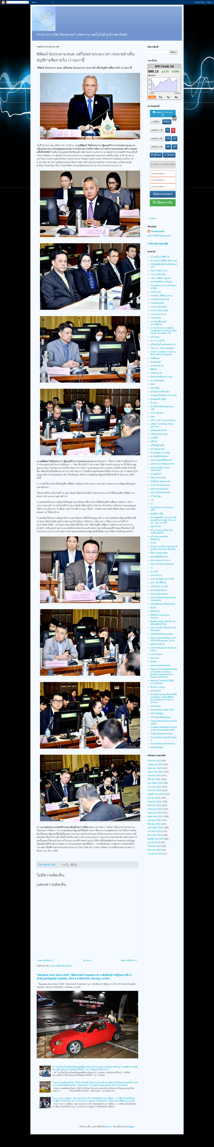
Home (153, 218)
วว (151, 503)
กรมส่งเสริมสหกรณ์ (159, 299)
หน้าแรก (87, 960)
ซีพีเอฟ (153, 369)
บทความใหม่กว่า (45, 960)
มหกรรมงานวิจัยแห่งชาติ (162, 464)
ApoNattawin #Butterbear (162, 604)
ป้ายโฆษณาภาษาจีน (160, 452)
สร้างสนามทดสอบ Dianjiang (159, 537)
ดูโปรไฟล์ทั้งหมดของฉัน (159, 235)
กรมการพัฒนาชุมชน (160, 278)
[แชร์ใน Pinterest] (75, 864)
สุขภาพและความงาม (160, 560)
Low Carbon (156, 654)
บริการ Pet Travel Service (162, 420)
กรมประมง (155, 292)
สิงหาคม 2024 (154, 850)
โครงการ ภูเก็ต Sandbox (162, 348)
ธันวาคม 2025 (155, 790)
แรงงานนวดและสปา (160, 485)
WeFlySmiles (156, 747)
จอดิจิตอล (155, 358)
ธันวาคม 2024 (155, 835)
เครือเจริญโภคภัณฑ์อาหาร (163, 344)
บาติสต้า (154, 437)
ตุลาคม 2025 (154, 798)
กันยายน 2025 (154, 801)
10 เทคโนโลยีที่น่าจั (159, 257)
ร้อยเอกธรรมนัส (158, 477)
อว (151, 567)
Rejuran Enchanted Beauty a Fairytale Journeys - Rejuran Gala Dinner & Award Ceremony (163, 673)
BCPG (153, 607)
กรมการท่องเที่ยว (158, 274)
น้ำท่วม (153, 402)
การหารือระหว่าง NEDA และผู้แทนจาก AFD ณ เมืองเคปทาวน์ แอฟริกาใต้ (163, 331)
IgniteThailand (157, 644)
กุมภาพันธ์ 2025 (155, 827)
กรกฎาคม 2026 (155, 764)
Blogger (130, 1126)
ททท (152, 384)
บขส (152, 416)
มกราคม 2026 (154, 786)
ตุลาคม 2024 (154, 842)
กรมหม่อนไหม (157, 303)
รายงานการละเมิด (158, 243)
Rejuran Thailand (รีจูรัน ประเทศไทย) (162, 681)
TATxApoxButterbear (160, 717)
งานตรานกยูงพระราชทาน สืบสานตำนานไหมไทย (163, 353)
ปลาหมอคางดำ (157, 449)
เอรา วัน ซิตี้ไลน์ (158, 582)
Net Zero (154, 658)
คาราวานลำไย (157, 340)
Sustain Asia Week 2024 (162, 709)
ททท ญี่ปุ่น (155, 388)
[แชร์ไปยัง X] (69, 864)
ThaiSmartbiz (158, 231)
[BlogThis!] (66, 864)
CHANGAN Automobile (161, 634)
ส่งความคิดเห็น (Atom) (61, 965)
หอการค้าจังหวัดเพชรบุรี (162, 564)
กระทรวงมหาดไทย (159, 310)
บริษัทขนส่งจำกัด (158, 430)
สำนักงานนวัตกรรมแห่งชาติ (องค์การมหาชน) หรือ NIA (163, 547)
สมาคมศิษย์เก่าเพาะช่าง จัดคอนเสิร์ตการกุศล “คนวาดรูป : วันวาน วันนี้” (163, 520)
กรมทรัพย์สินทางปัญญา (161, 281)
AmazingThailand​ (159, 594)
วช (151, 500)
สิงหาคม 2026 (154, 760)
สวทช (153, 542)
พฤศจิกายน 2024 (156, 839)
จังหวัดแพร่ (155, 362)
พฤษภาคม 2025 (155, 816)
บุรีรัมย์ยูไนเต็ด (157, 445)
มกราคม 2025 (154, 831)
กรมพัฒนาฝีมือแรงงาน (161, 295)
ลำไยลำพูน (155, 496)
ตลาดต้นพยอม (157, 380)
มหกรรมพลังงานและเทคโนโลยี (160, 468)
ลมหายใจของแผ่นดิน (160, 492)
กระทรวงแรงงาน (158, 314)
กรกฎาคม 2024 (155, 853)
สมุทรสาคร (155, 526)
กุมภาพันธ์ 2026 (155, 783)
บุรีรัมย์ (153, 441)
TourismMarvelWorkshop (162, 743)
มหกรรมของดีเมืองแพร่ (161, 460)
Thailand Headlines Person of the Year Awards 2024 (163, 728)
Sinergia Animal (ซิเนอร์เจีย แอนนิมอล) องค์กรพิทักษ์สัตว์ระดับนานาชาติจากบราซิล (163, 698)
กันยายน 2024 (154, 846)
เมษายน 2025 (154, 820)
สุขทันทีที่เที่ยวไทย (159, 556)
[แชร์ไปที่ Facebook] (72, 864)
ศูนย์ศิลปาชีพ (156, 513)
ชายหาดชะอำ (157, 365)
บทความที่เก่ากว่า (129, 960)
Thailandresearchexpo (161, 733)
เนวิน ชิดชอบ (156, 413)
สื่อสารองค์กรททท (158, 553)
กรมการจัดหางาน (158, 270)
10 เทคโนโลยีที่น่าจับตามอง (163, 260)
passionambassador (160, 665)
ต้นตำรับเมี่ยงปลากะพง (161, 376)
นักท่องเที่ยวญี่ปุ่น (158, 399)
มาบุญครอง (155, 474)
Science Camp (157, 687)
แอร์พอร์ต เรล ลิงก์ (159, 586)
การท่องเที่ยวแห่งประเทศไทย (158, 322)
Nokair (153, 661)
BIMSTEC (155, 611)
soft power (155, 706)
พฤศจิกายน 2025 (156, 794)
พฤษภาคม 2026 (155, 771)
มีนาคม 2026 (154, 779)
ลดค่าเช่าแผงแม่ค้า (159, 489)
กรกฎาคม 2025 (155, 809)
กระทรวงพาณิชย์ (158, 306)
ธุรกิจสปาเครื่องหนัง (160, 391)
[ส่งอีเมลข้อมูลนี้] (63, 864)
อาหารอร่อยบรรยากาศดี (162, 579)
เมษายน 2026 (154, 775)
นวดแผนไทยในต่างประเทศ (163, 395)
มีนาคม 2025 (154, 824)
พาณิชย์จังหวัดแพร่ (159, 456)
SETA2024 (155, 690)
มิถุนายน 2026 (155, 768)
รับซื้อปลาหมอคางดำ (160, 481)
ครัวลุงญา (155, 337)
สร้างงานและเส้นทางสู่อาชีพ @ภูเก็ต (161, 531)
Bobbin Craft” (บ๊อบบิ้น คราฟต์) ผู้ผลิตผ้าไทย (163, 622)
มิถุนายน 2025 (155, 812)
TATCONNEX (157, 713)
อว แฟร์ (154, 571)
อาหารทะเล (156, 575)
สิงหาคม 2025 (154, 805)
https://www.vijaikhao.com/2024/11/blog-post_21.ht (163, 639)
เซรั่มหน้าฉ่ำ (156, 373)
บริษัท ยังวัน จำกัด (158, 434)
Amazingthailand (158, 590)
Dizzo (109, 1126)
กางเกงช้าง (155, 318)
